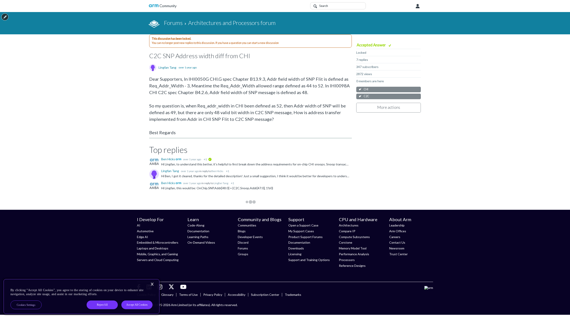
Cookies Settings (26, 305)
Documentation (198, 231)
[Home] (163, 6)
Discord (243, 242)
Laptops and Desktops (152, 248)
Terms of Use (188, 294)
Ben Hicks (168, 159)
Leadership (397, 225)
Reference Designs (352, 266)
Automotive (145, 231)
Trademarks (293, 294)
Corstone (345, 242)
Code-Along (195, 225)
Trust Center (398, 254)
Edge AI (142, 237)
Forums (243, 248)
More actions (388, 107)
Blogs (242, 231)
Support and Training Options (309, 260)
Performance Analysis (354, 254)
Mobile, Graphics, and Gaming (157, 254)
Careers (394, 237)
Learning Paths (197, 237)
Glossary (167, 294)
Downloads (296, 248)
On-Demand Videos (201, 242)
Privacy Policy (212, 294)
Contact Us (397, 242)
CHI (366, 89)
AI (138, 225)
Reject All (102, 304)
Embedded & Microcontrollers (157, 242)
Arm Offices (397, 231)
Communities (247, 225)
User (417, 6)
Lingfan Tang (167, 67)
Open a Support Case (303, 225)
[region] (81, 296)
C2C (366, 96)
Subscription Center (265, 294)
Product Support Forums (305, 237)
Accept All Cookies (137, 304)
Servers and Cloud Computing (158, 260)
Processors (347, 260)
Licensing (294, 254)
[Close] (152, 284)
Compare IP (347, 231)
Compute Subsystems (354, 237)
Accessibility (236, 294)
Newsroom (396, 248)
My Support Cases (301, 231)
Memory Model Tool (352, 248)
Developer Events (250, 237)
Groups (243, 254)
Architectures (348, 225)
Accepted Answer (372, 45)
